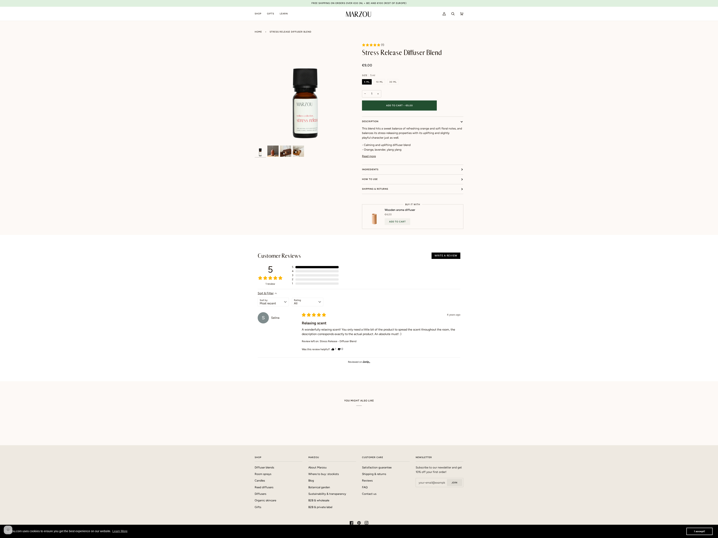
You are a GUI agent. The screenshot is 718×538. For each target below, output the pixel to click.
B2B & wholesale (318, 500)
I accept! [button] (699, 531)
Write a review (446, 255)
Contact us (369, 494)
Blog (311, 480)
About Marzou (317, 467)
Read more (369, 156)
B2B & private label (320, 507)
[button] (373, 45)
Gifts (258, 507)
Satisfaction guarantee (377, 467)
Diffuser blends (264, 467)
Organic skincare (265, 500)
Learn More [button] (120, 531)
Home (258, 31)
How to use (370, 179)
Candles (260, 480)
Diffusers (260, 494)
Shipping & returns (375, 189)
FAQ (365, 487)
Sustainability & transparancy (327, 494)
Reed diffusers (264, 487)
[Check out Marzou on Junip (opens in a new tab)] (366, 361)
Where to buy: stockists (323, 474)
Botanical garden (319, 487)
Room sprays (263, 474)
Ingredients (370, 169)
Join (454, 482)
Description (370, 121)
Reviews (367, 480)
